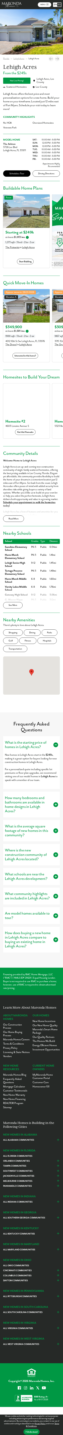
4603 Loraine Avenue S (17, 426)
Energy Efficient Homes (45, 1045)
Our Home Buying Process (12, 1034)
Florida (6, 58)
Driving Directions (46, 173)
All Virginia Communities (18, 1328)
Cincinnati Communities (17, 1270)
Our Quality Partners (43, 1037)
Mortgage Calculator (14, 1086)
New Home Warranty (14, 1094)
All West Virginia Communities (21, 1344)
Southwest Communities (18, 1171)
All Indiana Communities (17, 1202)
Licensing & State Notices (16, 1052)
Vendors (7, 1056)
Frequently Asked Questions (12, 1081)
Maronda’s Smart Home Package (45, 1031)
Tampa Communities (14, 1166)
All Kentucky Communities (19, 1234)
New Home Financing (14, 1099)
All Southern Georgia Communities (24, 1217)
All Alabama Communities (18, 1140)
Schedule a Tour (16, 173)
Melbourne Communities (17, 1181)
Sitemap (7, 1107)
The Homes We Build (44, 1041)
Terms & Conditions (13, 1043)
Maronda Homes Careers (16, 1039)
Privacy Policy (40, 1423)
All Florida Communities (17, 1156)
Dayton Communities (15, 1280)
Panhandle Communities (17, 1186)
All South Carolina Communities (23, 1312)
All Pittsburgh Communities (20, 1296)
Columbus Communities (17, 1275)
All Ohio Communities (16, 1265)
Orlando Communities (16, 1161)
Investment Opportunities (46, 1049)
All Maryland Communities (19, 1249)
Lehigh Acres (18, 58)
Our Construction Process (12, 1026)
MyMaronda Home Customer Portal (43, 1076)
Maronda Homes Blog (14, 1074)
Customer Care (41, 1082)
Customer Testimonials (15, 1090)
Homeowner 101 (41, 1086)
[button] (31, 672)
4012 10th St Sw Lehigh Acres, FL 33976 (25, 341)
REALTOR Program (13, 1103)
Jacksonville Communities (18, 1176)
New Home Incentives (44, 1021)
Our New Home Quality (45, 1025)
